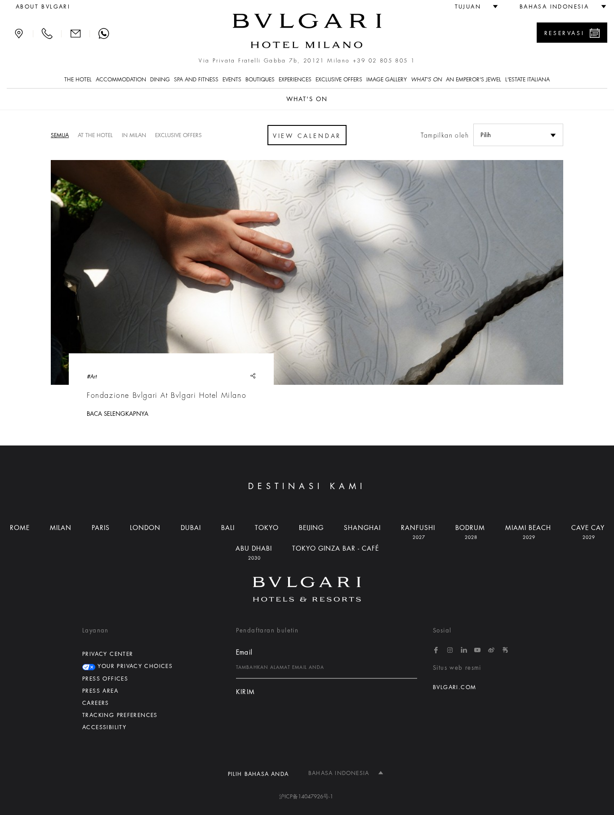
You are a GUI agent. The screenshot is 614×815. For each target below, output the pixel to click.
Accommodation (121, 79)
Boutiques (260, 79)
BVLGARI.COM (454, 687)
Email (244, 652)
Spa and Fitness (196, 79)
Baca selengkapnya (117, 414)
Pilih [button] (486, 135)
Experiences (295, 79)
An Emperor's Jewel (473, 79)
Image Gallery (386, 79)
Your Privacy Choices (134, 666)
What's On (426, 79)
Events (231, 79)
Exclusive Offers (339, 79)
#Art (92, 376)
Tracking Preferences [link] (120, 715)
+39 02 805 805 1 (384, 60)
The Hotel (78, 79)
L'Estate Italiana (527, 79)
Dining (160, 79)
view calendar (307, 136)
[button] (472, 6)
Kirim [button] (245, 692)
